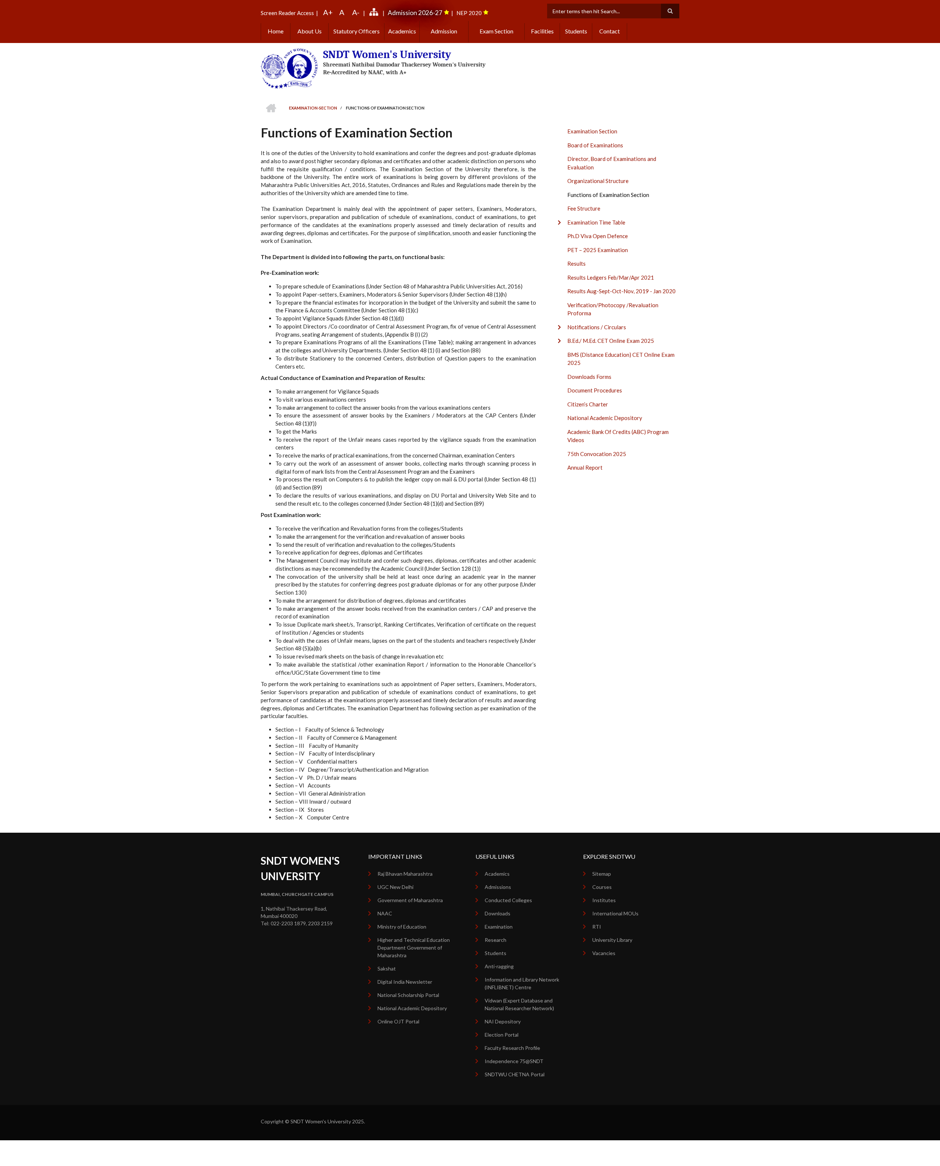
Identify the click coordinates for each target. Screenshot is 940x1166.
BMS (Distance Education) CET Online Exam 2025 (621, 358)
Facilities (542, 31)
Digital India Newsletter (404, 982)
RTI (596, 926)
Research (495, 940)
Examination (499, 926)
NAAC (384, 913)
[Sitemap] (374, 13)
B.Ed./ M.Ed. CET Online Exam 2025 (610, 340)
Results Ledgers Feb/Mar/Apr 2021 (610, 277)
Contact (609, 31)
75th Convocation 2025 (596, 454)
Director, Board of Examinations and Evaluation (611, 163)
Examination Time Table (596, 222)
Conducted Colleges (508, 900)
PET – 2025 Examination (597, 250)
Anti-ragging (499, 966)
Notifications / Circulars (596, 327)
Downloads (497, 913)
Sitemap (601, 874)
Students (576, 31)
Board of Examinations (595, 145)
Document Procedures (594, 390)
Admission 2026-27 (415, 13)
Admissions (498, 887)
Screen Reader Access (287, 13)
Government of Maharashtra (410, 900)
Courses (602, 887)
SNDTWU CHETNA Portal (515, 1074)
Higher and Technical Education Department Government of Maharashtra (413, 947)
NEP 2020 (469, 13)
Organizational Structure (598, 180)
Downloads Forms (589, 376)
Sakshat (386, 968)
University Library (612, 940)
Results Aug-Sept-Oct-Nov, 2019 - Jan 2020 (621, 291)
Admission (444, 31)
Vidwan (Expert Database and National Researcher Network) (519, 1004)
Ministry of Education (401, 926)
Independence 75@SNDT (514, 1061)
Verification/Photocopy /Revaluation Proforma (612, 309)
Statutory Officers (356, 31)
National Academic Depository (604, 418)
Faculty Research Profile (512, 1048)
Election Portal (501, 1035)
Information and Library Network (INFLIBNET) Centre (522, 983)
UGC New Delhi (395, 887)
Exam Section (496, 31)
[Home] (289, 68)
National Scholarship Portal (408, 995)
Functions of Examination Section (608, 194)
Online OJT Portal (398, 1021)
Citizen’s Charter (587, 404)
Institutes (604, 900)
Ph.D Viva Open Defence (597, 236)
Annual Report (585, 467)
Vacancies (603, 953)
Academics (402, 31)
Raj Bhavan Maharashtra (405, 874)
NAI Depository (503, 1021)
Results (576, 263)
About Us (309, 31)
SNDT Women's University (387, 54)
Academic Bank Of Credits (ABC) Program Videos (618, 436)
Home (275, 31)
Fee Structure (583, 208)
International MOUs (615, 913)
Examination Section (592, 131)
